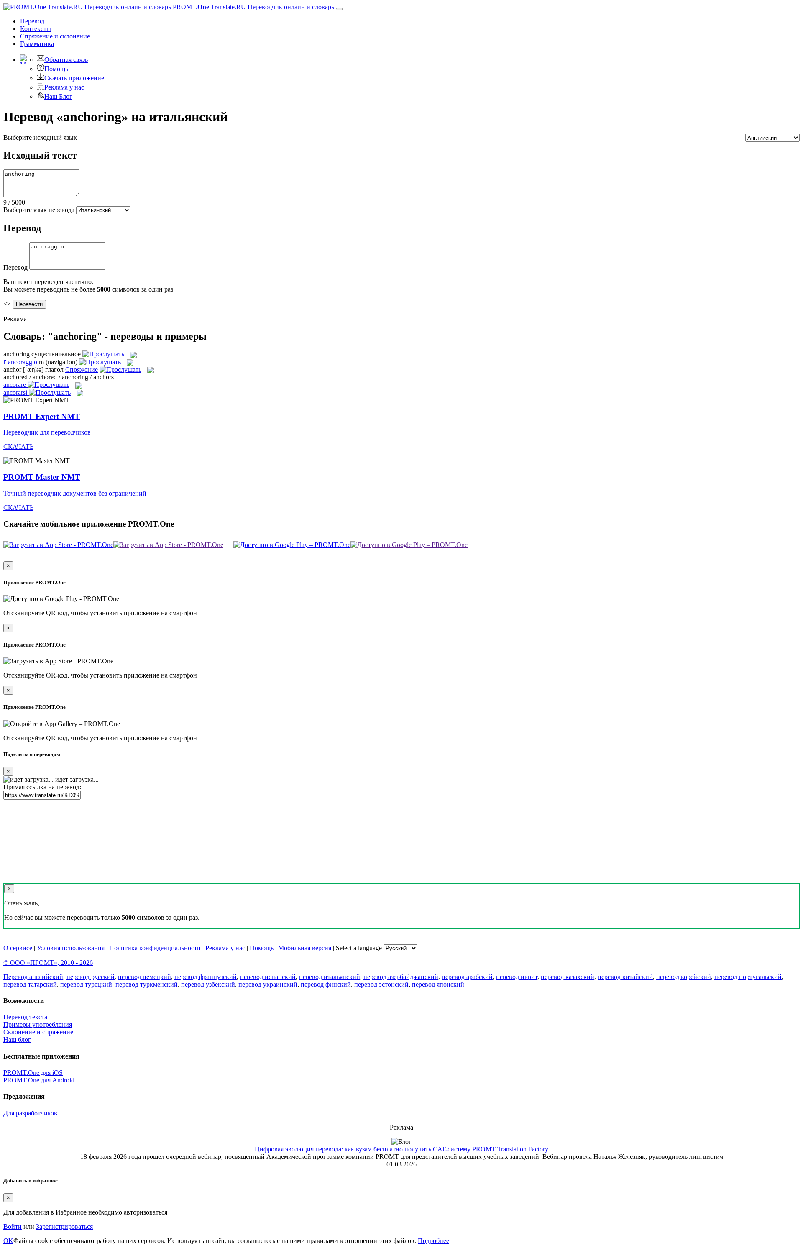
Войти (12, 1226)
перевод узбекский (208, 984)
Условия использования (71, 947)
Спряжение (55, 36)
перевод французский (205, 976)
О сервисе (17, 947)
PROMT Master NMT (41, 477)
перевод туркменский (146, 984)
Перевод (32, 21)
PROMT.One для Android (38, 1080)
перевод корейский (683, 976)
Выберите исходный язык (40, 137)
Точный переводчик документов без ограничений (74, 493)
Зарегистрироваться (64, 1226)
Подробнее (433, 1240)
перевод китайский (625, 976)
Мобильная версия (304, 947)
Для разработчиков (30, 1113)
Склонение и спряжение (38, 1032)
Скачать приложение (74, 78)
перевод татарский (30, 984)
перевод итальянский (329, 976)
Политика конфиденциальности (155, 947)
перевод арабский (467, 976)
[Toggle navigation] (339, 9)
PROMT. (252, 6)
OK (8, 1240)
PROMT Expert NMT (41, 416)
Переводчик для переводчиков (47, 432)
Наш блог (17, 1039)
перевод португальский (748, 976)
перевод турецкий (86, 984)
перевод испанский (268, 976)
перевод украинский (267, 984)
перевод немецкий (144, 976)
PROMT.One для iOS (33, 1072)
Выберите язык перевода (38, 209)
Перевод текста (25, 1016)
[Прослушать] (103, 354)
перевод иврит (516, 976)
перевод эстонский (381, 984)
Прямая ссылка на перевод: (42, 786)
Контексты (35, 28)
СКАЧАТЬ (18, 446)
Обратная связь (66, 59)
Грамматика (37, 43)
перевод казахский (567, 976)
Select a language (359, 947)
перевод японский (438, 984)
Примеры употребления (37, 1024)
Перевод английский (33, 976)
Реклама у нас (64, 87)
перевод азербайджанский (400, 976)
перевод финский (326, 984)
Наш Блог (58, 96)
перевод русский (90, 976)
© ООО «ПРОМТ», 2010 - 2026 (48, 962)
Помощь (56, 68)
